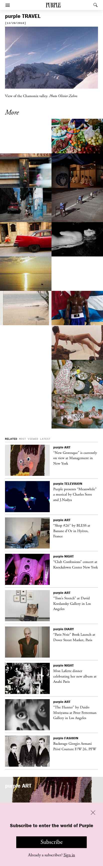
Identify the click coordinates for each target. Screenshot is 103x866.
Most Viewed (28, 438)
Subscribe (51, 842)
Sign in (69, 855)
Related (11, 438)
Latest (45, 438)
